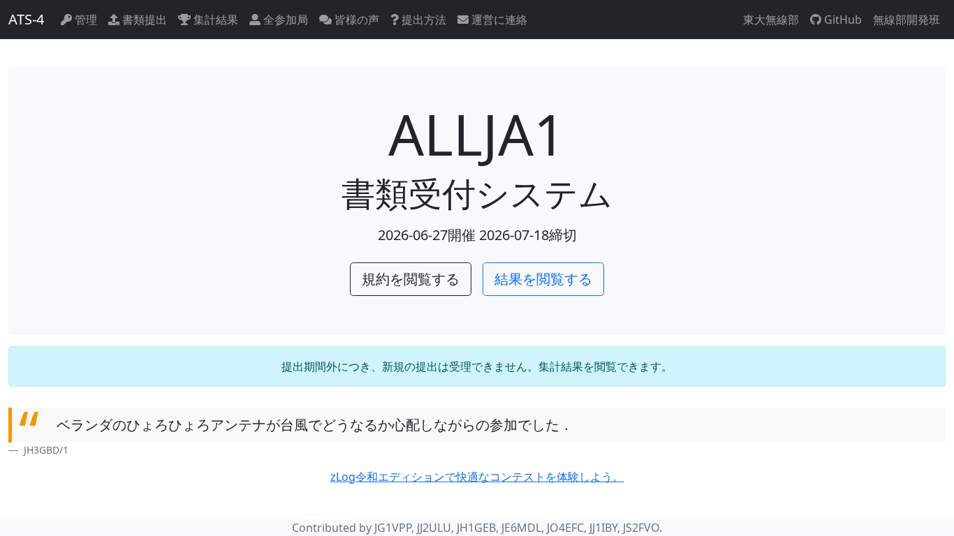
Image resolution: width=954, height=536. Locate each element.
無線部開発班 (906, 19)
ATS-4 (26, 19)
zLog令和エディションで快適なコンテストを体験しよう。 (477, 476)
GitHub (841, 19)
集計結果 (214, 19)
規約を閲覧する (411, 278)
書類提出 (143, 19)
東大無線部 (771, 19)
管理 (84, 19)
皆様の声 (355, 19)
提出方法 (422, 19)
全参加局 (284, 19)
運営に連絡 (498, 19)
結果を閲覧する (543, 278)
